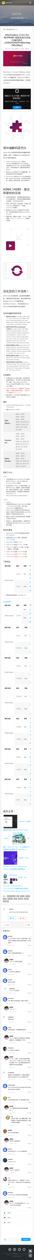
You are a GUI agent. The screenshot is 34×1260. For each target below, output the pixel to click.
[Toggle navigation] (30, 3)
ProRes (10, 899)
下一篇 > (28, 925)
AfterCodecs (11, 896)
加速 (15, 899)
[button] (22, 918)
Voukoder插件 (10, 539)
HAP (4, 899)
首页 (4, 29)
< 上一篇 (6, 925)
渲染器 (20, 899)
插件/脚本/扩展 (10, 29)
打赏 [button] (12, 918)
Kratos (12, 1254)
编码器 (26, 899)
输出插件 (5, 901)
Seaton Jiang (23, 1254)
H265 (27, 896)
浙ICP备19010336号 (17, 1256)
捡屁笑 (11, 959)
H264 (22, 896)
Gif (18, 896)
